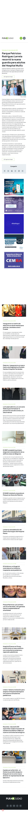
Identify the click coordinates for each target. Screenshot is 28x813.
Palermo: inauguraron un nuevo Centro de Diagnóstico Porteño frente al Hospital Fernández (14, 367)
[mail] (20, 806)
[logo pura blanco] (14, 797)
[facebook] (7, 806)
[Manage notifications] (3, 810)
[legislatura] (14, 197)
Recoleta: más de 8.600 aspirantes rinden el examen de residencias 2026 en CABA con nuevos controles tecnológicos (14, 729)
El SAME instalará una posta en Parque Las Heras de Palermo (13, 494)
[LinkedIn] (11, 171)
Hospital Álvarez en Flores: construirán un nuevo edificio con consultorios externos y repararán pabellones (13, 649)
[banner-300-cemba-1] (14, 252)
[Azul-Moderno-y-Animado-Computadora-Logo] (14, 214)
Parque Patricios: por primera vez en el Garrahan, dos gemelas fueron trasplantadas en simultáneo (14, 607)
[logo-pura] (8, 37)
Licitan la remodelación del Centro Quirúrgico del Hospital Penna (13, 531)
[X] (8, 171)
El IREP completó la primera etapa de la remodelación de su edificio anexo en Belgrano (13, 452)
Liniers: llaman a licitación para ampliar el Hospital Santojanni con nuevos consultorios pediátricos (14, 692)
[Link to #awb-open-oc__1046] (21, 38)
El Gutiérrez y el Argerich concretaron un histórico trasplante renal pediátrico (12, 568)
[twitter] (10, 806)
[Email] (22, 171)
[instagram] (14, 806)
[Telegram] (19, 171)
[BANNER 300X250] (14, 179)
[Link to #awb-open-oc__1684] (24, 38)
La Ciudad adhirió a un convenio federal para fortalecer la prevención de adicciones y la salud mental (14, 409)
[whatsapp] (17, 806)
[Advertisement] (14, 17)
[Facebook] (4, 171)
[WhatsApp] (15, 171)
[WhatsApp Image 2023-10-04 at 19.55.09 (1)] (14, 80)
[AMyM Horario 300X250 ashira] (14, 235)
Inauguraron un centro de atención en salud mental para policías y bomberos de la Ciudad (13, 326)
